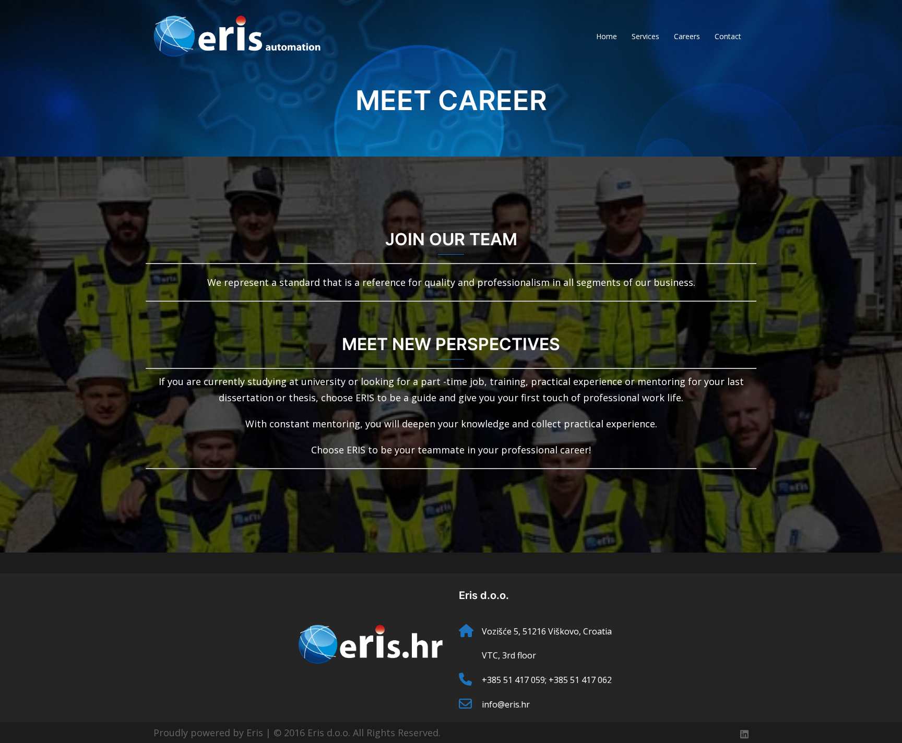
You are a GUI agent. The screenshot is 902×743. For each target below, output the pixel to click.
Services (645, 36)
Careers (687, 36)
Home (606, 36)
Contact (728, 36)
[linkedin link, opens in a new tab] (744, 732)
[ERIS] (237, 35)
